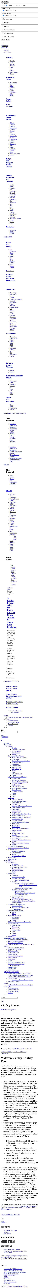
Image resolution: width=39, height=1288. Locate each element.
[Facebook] (5, 1242)
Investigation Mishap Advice (13, 430)
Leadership (7, 1233)
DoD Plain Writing (9, 1275)
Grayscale (7, 22)
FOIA (6, 1277)
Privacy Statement (13, 1286)
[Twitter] (2, 1242)
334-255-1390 (22, 1259)
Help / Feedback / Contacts (12, 1249)
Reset (3, 39)
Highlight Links (8, 33)
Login (2, 735)
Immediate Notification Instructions (13, 425)
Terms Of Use (23, 1286)
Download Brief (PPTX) (10, 1215)
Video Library (12, 476)
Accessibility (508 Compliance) (13, 1269)
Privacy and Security (10, 1282)
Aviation (13, 585)
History (6, 1232)
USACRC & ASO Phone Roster (13, 1251)
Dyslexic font (8, 19)
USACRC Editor (10, 588)
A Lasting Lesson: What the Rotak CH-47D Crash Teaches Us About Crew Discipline (11, 612)
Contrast (6, 26)
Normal (10, 5)
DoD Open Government (11, 1273)
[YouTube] (9, 1242)
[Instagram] (13, 1242)
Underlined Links (9, 30)
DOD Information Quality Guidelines (15, 1272)
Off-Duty (17, 1049)
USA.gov (7, 1283)
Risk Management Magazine (13, 482)
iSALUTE (7, 1278)
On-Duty (23, 1049)
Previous (3, 1053)
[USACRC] (4, 46)
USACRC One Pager (10, 1230)
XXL (24, 5)
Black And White (9, 37)
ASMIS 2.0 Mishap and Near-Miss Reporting (13, 437)
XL (19, 5)
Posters (12, 479)
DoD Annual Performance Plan (13, 1270)
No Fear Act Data (9, 1280)
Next (7, 1053)
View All (29, 1049)
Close (7, 39)
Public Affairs (8, 1252)
